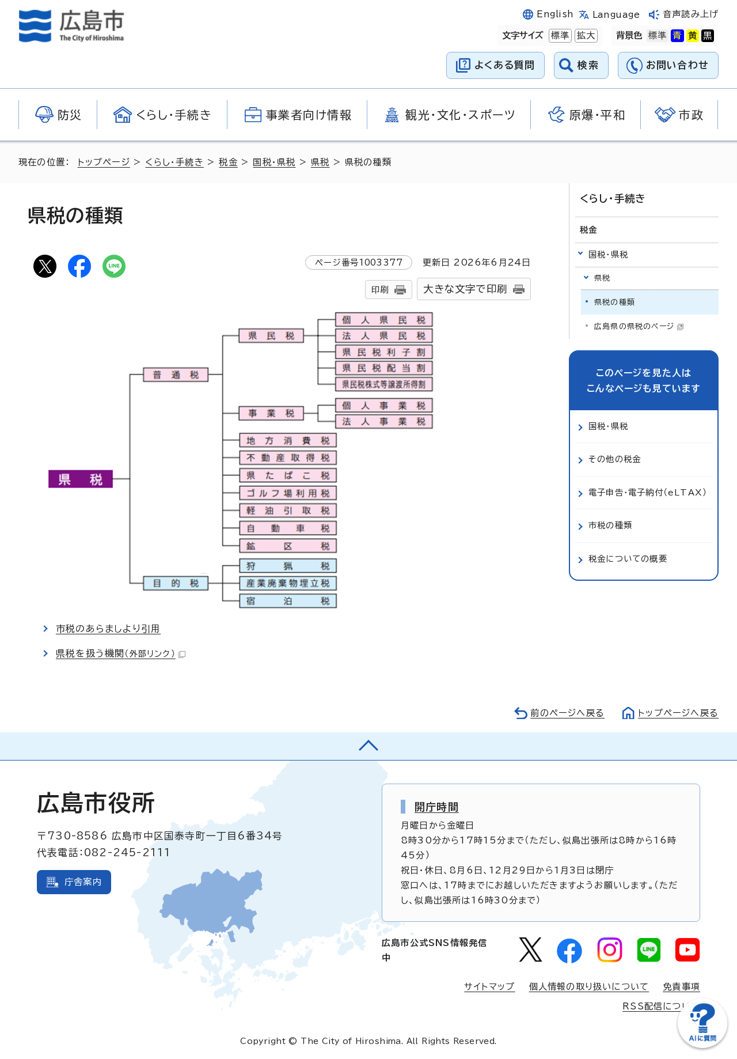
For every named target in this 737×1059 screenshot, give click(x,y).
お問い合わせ (677, 65)
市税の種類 (610, 525)
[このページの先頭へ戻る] (368, 746)
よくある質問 (504, 65)
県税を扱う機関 (116, 653)
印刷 (380, 289)
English (555, 14)
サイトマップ (489, 986)
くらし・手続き (174, 162)
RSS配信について (661, 1006)
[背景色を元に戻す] (657, 35)
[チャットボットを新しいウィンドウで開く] (702, 1045)
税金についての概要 (627, 558)
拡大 (585, 35)
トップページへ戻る (678, 713)
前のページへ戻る (567, 713)
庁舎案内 (83, 882)
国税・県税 (274, 162)
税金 (228, 162)
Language (616, 14)
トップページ (104, 162)
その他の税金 (614, 459)
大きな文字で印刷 (465, 289)
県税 (320, 162)
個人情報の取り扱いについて (589, 986)
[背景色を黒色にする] (707, 35)
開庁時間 (437, 806)
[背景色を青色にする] (677, 35)
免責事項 (681, 986)
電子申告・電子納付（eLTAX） (647, 492)
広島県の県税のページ (634, 326)
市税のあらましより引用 (108, 628)
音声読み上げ (691, 14)
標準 (559, 35)
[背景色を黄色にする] (692, 35)
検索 (588, 65)
